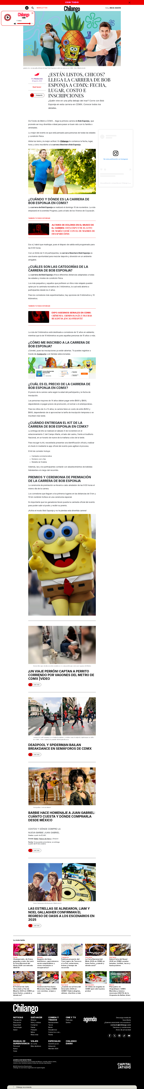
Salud (15, 1030)
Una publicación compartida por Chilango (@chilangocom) (119, 183)
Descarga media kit (123, 1018)
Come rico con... (54, 1032)
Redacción (38, 79)
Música (111, 985)
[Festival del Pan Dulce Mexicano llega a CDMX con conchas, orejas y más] (48, 977)
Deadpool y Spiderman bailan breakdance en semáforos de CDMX (60, 746)
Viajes (34, 1041)
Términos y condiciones (122, 1027)
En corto (34, 1044)
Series (68, 1022)
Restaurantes (89, 985)
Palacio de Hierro (45, 839)
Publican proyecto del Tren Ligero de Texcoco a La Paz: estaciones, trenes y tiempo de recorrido (71, 963)
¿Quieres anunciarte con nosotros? (117, 1022)
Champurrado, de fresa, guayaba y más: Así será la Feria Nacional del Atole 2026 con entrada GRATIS (23, 963)
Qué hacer (37, 87)
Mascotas (34, 1035)
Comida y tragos (53, 1018)
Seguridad (17, 1025)
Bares (50, 1027)
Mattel (36, 839)
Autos (15, 1049)
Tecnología (17, 1027)
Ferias (15, 957)
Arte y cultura (36, 1022)
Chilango (64, 141)
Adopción (52, 1046)
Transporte (65, 957)
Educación (17, 1022)
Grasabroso (52, 1030)
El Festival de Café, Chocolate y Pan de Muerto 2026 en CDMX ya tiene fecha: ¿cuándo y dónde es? (23, 991)
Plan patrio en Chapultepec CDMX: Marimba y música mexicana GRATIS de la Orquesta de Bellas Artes (119, 991)
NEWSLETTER (42, 8)
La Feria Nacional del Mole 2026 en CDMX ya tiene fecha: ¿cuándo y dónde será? (95, 962)
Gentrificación (53, 1044)
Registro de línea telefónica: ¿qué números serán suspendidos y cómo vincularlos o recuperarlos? (48, 963)
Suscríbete (127, 1020)
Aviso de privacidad (123, 1030)
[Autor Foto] (37, 75)
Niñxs (33, 1032)
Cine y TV (71, 1017)
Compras (34, 1025)
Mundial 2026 (53, 1049)
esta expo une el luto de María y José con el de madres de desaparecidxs (73, 229)
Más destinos (36, 1046)
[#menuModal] (27, 8)
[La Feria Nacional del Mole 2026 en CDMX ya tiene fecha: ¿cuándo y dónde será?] (96, 950)
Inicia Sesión (115, 8)
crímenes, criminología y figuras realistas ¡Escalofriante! (72, 315)
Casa (15, 1051)
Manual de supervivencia (21, 1042)
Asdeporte (41, 354)
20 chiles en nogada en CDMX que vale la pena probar (95, 989)
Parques (34, 1030)
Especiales (54, 1041)
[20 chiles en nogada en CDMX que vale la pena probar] (96, 977)
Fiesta (50, 1035)
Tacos (50, 1025)
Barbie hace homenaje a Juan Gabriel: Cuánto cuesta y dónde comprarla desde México (61, 816)
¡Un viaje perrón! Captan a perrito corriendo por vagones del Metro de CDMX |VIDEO (61, 675)
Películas (69, 1020)
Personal (16, 1046)
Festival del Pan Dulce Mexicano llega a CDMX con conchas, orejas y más (47, 990)
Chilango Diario (71, 1042)
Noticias (40, 957)
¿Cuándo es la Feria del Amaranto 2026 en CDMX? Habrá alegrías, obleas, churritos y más (71, 990)
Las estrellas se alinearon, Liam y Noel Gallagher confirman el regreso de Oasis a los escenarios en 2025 (61, 914)
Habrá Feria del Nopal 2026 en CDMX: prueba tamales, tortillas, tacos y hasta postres (119, 962)
